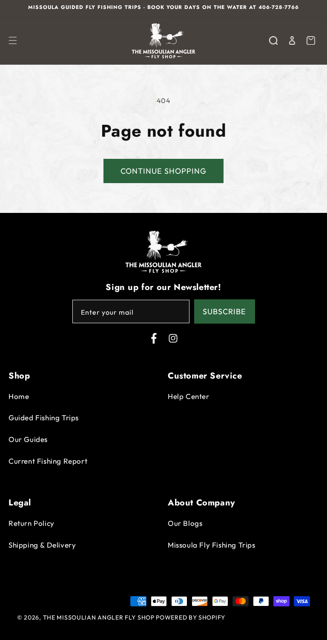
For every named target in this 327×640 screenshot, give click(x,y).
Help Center (188, 396)
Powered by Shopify (190, 617)
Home (19, 396)
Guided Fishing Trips (44, 417)
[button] (12, 40)
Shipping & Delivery (42, 544)
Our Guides (28, 439)
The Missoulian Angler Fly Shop (99, 617)
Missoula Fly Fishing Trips (211, 544)
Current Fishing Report (48, 460)
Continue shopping (163, 171)
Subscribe (224, 311)
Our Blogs (185, 523)
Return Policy (31, 523)
